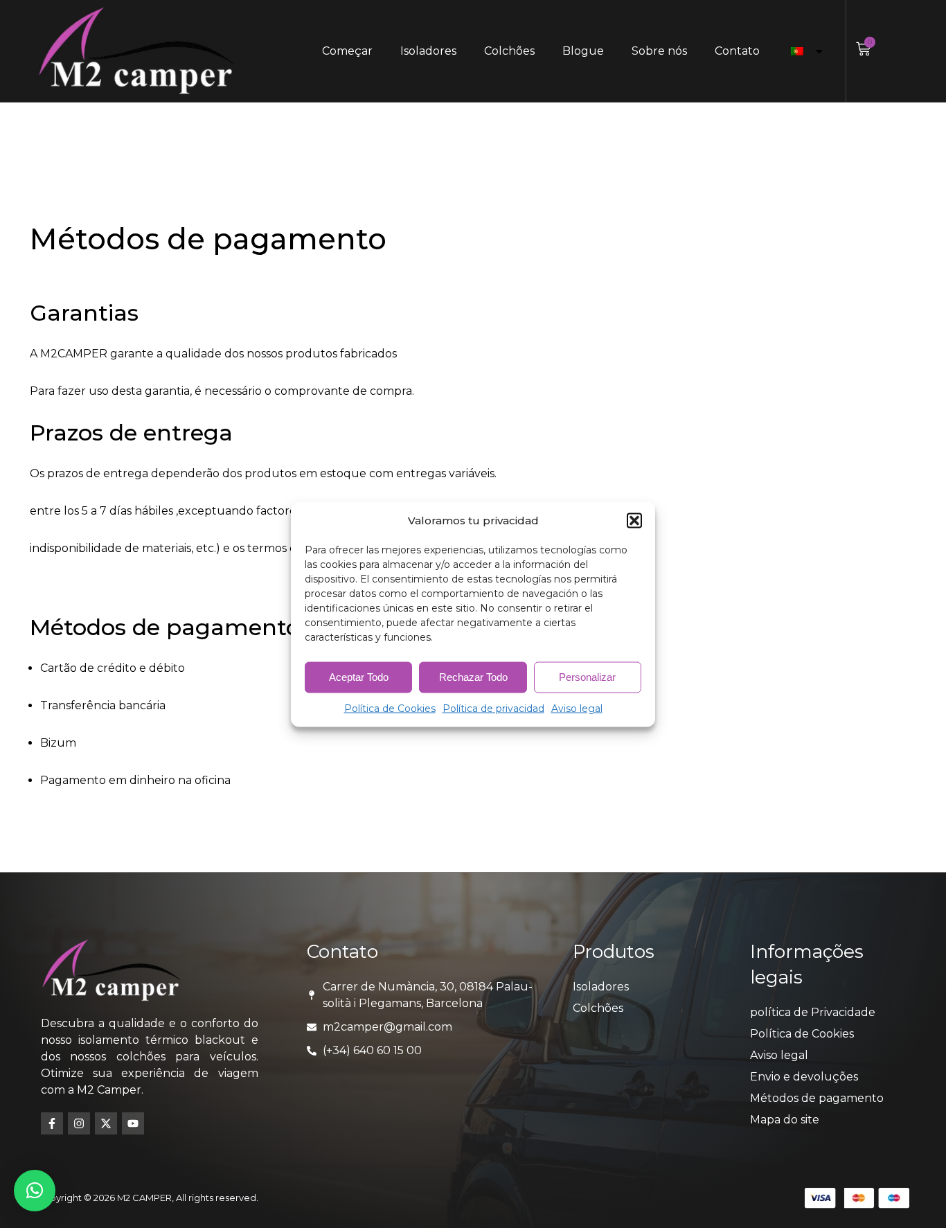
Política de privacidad (493, 708)
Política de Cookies (390, 708)
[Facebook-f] (52, 1123)
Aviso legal (577, 708)
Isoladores (428, 50)
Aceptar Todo (359, 677)
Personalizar (587, 677)
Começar (347, 50)
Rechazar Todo (473, 677)
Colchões (509, 50)
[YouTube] (133, 1123)
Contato (737, 50)
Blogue (583, 50)
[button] (634, 520)
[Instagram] (79, 1123)
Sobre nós (659, 50)
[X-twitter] (106, 1123)
